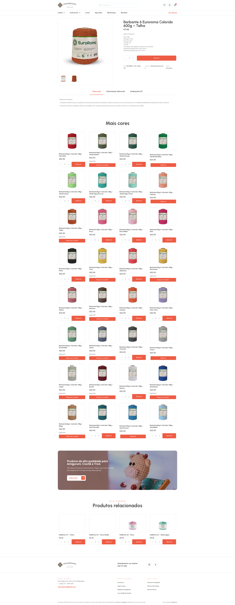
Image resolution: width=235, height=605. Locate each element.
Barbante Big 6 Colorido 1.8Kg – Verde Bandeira (161, 156)
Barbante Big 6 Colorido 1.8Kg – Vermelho (71, 155)
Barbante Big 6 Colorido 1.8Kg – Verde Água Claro (131, 193)
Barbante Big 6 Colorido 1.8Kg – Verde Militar (101, 154)
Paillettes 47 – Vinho (66, 535)
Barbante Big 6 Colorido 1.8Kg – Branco (131, 387)
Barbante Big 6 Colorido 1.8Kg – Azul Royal (161, 386)
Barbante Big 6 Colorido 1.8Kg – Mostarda (161, 268)
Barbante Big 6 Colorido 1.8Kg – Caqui (71, 386)
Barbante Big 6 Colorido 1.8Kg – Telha (71, 229)
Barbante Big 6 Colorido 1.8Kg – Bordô (101, 386)
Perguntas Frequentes (124, 589)
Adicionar (156, 58)
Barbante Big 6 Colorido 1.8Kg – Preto (71, 270)
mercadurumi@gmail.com (67, 587)
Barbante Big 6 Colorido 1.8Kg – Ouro (101, 268)
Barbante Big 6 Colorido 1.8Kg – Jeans (101, 347)
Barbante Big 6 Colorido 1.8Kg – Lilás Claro (161, 309)
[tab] (97, 91)
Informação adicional (115, 91)
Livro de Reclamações (124, 593)
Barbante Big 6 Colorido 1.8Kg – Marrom (101, 307)
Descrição (97, 91)
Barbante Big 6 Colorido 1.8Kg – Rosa (101, 231)
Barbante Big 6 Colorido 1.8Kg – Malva (71, 309)
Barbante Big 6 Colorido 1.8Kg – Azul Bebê (161, 426)
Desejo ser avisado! (102, 165)
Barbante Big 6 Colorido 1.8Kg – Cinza (161, 349)
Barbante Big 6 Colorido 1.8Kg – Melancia (131, 270)
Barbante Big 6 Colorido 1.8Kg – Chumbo (131, 348)
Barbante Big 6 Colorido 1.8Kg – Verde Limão (71, 193)
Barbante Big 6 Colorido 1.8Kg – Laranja (131, 309)
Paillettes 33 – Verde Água (159, 535)
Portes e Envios (152, 589)
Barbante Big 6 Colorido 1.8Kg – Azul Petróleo (101, 426)
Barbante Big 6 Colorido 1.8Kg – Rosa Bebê (131, 231)
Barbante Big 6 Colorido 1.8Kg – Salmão (161, 193)
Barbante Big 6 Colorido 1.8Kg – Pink (161, 231)
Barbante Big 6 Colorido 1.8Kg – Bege (71, 425)
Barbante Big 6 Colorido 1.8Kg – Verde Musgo (131, 155)
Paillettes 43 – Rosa (127, 535)
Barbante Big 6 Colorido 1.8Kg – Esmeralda (71, 347)
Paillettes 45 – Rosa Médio (99, 535)
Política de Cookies (153, 586)
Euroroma (169, 68)
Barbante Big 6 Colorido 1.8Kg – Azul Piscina (131, 427)
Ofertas (174, 13)
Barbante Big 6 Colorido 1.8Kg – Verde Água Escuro (101, 193)
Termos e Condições (153, 582)
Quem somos (122, 586)
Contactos (121, 582)
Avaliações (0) (136, 91)
